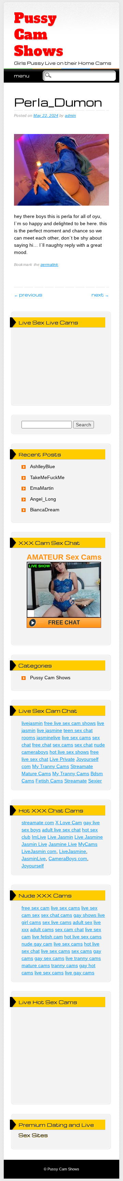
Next (100, 294)
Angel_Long (43, 499)
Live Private (62, 759)
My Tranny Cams (50, 766)
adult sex (82, 922)
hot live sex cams (82, 936)
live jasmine (49, 730)
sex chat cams (56, 915)
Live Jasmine (88, 837)
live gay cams (79, 972)
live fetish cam (47, 936)
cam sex (31, 915)
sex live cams (56, 922)
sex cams (63, 744)
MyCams (87, 844)
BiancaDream (44, 509)
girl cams (31, 922)
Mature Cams (36, 773)
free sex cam (36, 908)
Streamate (81, 766)
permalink (49, 265)
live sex (89, 908)
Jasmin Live (34, 844)
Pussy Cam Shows (38, 34)
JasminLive (34, 858)
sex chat (83, 744)
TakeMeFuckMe (47, 477)
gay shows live (89, 915)
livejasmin (32, 723)
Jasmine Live (63, 844)
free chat (41, 744)
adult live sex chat (61, 829)
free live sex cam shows (70, 723)
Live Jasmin (60, 837)
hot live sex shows (69, 752)
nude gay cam (37, 944)
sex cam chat (69, 929)
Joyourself (33, 865)
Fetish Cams (49, 780)
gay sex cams (49, 958)
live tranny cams (83, 958)
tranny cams (64, 965)
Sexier (95, 780)
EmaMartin (42, 488)
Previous (28, 294)
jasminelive (48, 737)
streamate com (38, 822)
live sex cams (76, 737)
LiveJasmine (72, 851)
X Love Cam (68, 822)
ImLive (39, 837)
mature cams (36, 965)
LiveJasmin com (39, 851)
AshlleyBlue (42, 466)
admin (70, 115)
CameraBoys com (68, 858)
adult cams (42, 929)
